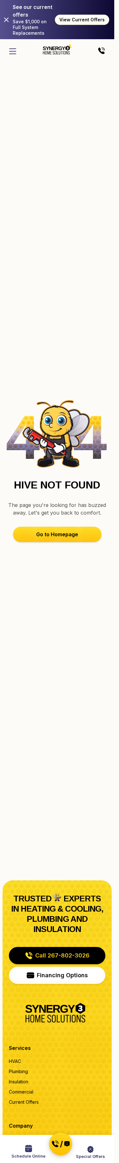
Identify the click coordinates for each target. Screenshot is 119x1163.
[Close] (6, 19)
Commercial (21, 1091)
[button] (57, 534)
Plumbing (18, 1071)
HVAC (15, 1061)
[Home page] (57, 49)
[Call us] (101, 51)
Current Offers (24, 1102)
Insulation (18, 1081)
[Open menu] (12, 51)
